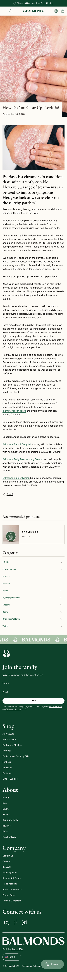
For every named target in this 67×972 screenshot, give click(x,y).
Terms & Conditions (11, 900)
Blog (4, 803)
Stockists (6, 867)
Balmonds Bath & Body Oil (16, 444)
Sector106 (17, 949)
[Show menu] (4, 11)
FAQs (5, 831)
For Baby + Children (12, 745)
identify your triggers (14, 410)
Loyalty (5, 809)
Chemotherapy (9, 569)
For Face (6, 762)
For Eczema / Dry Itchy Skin (15, 756)
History (5, 797)
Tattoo (5, 626)
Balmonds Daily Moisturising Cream (22, 459)
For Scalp (6, 773)
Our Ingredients (10, 820)
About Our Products (12, 889)
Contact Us (7, 855)
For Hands (7, 767)
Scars (5, 612)
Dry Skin (6, 576)
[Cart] (62, 11)
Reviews (6, 825)
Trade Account (9, 883)
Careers (6, 861)
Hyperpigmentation (11, 597)
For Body (6, 750)
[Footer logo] (6, 653)
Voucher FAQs (9, 837)
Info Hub (6, 562)
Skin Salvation (9, 739)
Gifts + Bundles (10, 779)
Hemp (5, 590)
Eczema (6, 583)
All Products (8, 734)
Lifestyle (6, 605)
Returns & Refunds (11, 878)
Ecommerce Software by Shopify (36, 966)
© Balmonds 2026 (10, 966)
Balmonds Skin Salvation (16, 477)
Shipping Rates (9, 872)
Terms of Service (13, 709)
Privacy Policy (55, 706)
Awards (6, 814)
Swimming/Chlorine (11, 619)
